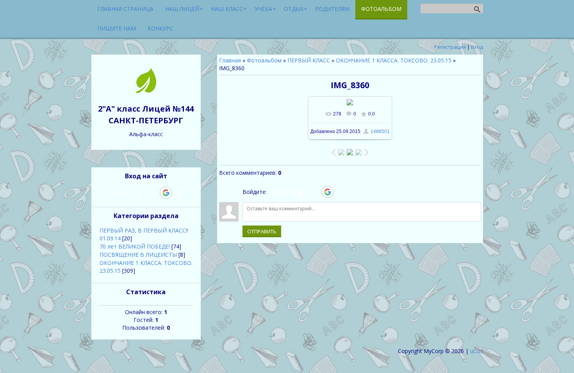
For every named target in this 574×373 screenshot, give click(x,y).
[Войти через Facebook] (301, 192)
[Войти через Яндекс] (314, 192)
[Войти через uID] (274, 192)
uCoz (476, 351)
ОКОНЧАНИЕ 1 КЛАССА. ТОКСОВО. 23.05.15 (393, 60)
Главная (230, 60)
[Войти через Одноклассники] (341, 192)
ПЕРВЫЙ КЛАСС (308, 60)
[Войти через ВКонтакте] (287, 192)
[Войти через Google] (327, 192)
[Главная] (146, 91)
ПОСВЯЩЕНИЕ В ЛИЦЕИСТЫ (138, 254)
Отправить (261, 231)
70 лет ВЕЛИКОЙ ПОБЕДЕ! (135, 246)
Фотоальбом (264, 60)
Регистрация (450, 46)
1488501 (380, 131)
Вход (477, 46)
